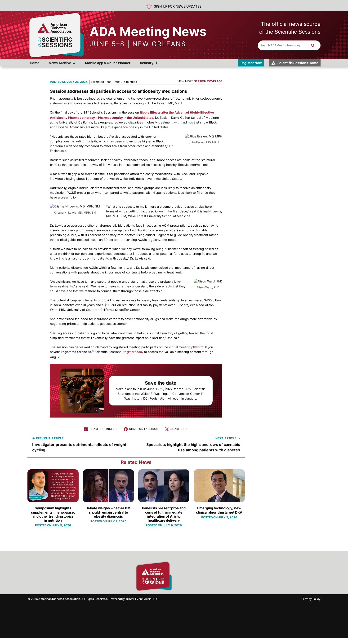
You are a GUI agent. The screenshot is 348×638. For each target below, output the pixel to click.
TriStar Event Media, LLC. (142, 599)
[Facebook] (178, 576)
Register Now (251, 63)
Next (219, 438)
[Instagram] (187, 576)
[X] (203, 576)
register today (133, 352)
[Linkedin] (195, 576)
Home (34, 63)
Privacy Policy (311, 599)
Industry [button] (146, 63)
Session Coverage (208, 81)
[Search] (315, 45)
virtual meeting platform (186, 347)
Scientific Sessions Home (297, 63)
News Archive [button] (60, 63)
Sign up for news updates (177, 6)
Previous (43, 438)
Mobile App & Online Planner (107, 63)
